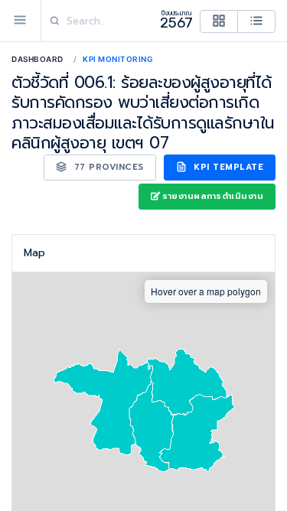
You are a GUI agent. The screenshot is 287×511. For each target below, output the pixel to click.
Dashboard (37, 58)
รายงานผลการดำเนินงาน (212, 196)
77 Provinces (107, 167)
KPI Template (227, 167)
